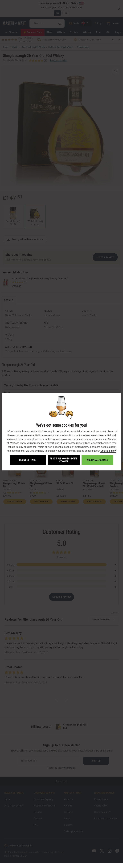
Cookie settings (27, 460)
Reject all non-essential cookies (63, 460)
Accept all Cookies (97, 460)
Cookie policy (108, 450)
